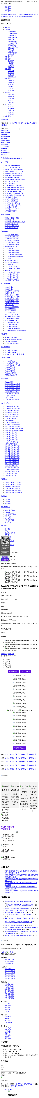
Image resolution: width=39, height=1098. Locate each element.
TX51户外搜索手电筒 (12, 301)
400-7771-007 (9, 1089)
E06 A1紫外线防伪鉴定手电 (14, 430)
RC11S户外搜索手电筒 (12, 322)
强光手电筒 (30, 123)
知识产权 (11, 84)
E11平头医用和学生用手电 (13, 490)
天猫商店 (8, 7)
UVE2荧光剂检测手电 (12, 207)
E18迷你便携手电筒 (11, 438)
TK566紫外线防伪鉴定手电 (14, 185)
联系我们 (8, 116)
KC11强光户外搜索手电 (12, 328)
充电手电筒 (12, 35)
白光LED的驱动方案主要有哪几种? (16, 910)
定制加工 (11, 73)
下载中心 (11, 65)
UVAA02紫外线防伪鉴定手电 (14, 189)
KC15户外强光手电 (11, 324)
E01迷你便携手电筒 (11, 466)
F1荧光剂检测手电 (11, 211)
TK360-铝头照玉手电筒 (12, 386)
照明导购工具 (9, 963)
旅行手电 (8, 516)
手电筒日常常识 (10, 975)
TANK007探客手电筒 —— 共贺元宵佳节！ (19, 914)
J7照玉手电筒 (9, 397)
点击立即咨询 (26, 671)
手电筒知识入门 (10, 969)
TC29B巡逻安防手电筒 (12, 272)
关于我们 (8, 104)
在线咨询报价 (13, 671)
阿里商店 (8, 11)
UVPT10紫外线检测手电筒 (13, 175)
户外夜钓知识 (9, 996)
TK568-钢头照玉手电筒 (12, 388)
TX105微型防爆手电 (11, 224)
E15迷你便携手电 (10, 475)
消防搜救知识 (9, 994)
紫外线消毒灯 (12, 41)
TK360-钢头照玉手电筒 (12, 384)
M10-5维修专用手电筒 (12, 462)
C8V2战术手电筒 (10, 309)
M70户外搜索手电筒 (11, 314)
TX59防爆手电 (9, 220)
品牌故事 (11, 108)
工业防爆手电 (12, 33)
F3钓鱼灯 (8, 512)
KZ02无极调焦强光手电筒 (13, 254)
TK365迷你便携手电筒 (12, 450)
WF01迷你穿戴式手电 (12, 416)
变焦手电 (14, 754)
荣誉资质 (8, 79)
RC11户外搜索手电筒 (12, 303)
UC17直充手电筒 (10, 311)
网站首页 (8, 27)
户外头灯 (8, 501)
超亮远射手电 (12, 37)
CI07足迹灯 (8, 258)
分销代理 (11, 71)
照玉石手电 (12, 45)
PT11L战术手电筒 (10, 373)
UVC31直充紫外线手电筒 (13, 191)
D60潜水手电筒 (10, 510)
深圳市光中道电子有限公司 (25, 1084)
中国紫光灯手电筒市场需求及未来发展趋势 (19, 905)
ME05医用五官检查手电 (12, 486)
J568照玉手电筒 (10, 396)
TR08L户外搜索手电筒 (12, 297)
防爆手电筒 (23, 123)
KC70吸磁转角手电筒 (12, 244)
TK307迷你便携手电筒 (12, 446)
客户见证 (11, 90)
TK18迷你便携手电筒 (12, 470)
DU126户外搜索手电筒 (12, 316)
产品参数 (8, 659)
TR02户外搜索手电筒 (12, 299)
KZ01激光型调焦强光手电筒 (14, 256)
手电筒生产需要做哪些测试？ (14, 925)
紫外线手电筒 (14, 123)
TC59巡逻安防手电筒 (12, 276)
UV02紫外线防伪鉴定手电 (13, 205)
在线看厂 (11, 88)
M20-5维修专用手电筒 (12, 464)
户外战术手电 (12, 43)
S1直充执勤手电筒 (11, 341)
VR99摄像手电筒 (10, 514)
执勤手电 (11, 39)
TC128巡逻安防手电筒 (12, 235)
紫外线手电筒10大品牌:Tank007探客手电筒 (19, 901)
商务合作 (8, 69)
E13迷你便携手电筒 (11, 473)
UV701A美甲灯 (10, 183)
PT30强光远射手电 (11, 375)
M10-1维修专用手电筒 (12, 460)
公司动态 (11, 100)
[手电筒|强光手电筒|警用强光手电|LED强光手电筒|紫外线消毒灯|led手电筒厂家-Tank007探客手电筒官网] (19, 16)
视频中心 (11, 86)
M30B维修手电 (9, 420)
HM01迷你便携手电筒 (12, 471)
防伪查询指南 (9, 961)
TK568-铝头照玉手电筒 (12, 390)
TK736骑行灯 (9, 289)
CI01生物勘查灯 (10, 264)
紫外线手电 (12, 31)
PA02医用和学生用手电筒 (13, 484)
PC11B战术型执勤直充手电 (14, 339)
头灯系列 (11, 51)
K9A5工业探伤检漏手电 (12, 167)
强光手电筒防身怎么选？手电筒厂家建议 (18, 935)
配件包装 (8, 663)
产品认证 (11, 82)
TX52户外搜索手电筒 (12, 218)
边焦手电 (8, 754)
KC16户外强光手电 (11, 326)
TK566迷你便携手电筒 (12, 454)
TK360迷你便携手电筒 (12, 448)
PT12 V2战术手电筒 (11, 363)
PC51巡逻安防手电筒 (12, 260)
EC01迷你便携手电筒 (12, 414)
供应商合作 (12, 77)
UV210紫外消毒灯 (11, 352)
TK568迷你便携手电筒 (12, 458)
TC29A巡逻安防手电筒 (12, 268)
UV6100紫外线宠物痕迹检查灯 (15, 179)
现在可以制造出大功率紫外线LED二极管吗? (19, 918)
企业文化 (11, 110)
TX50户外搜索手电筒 (12, 318)
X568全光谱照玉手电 (12, 392)
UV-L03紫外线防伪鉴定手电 (14, 193)
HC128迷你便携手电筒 (12, 410)
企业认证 (11, 81)
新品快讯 (11, 94)
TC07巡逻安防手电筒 (12, 237)
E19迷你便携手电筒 (11, 440)
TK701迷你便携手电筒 (12, 406)
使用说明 (8, 665)
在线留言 (11, 67)
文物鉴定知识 (9, 984)
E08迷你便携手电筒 (11, 434)
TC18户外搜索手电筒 (12, 239)
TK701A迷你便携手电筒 (13, 408)
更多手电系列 (12, 53)
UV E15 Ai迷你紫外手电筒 (13, 173)
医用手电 (11, 49)
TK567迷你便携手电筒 (12, 456)
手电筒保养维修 (10, 977)
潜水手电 (8, 522)
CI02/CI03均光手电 (11, 266)
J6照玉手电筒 (9, 382)
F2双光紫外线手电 (11, 197)
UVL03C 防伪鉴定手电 (12, 165)
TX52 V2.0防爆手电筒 (12, 226)
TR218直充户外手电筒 (12, 291)
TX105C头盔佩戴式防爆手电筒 (15, 222)
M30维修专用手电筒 (11, 412)
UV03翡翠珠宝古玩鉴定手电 (14, 171)
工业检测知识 (9, 992)
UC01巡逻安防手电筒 (12, 240)
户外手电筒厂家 (23, 754)
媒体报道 (11, 96)
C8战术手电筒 (9, 293)
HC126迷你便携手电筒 (12, 468)
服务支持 (8, 59)
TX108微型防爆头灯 (11, 228)
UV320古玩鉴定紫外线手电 (14, 169)
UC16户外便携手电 (11, 320)
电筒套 (7, 535)
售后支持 (11, 63)
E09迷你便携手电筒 (11, 436)
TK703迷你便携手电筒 (12, 422)
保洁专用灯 (8, 518)
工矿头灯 (8, 499)
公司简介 (11, 106)
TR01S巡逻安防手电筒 (12, 242)
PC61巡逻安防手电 (11, 246)
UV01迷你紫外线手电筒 (12, 203)
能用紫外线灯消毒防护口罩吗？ (15, 912)
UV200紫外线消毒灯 (11, 350)
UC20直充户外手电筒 (12, 307)
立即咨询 (4, 654)
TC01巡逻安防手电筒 (12, 262)
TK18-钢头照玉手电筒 (12, 394)
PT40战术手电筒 (10, 369)
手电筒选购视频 (10, 979)
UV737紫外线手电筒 (11, 181)
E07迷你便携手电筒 (11, 432)
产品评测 (8, 667)
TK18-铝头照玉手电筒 (12, 399)
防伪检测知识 (9, 986)
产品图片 (8, 661)
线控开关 (8, 529)
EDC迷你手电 (13, 47)
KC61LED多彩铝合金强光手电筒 (15, 330)
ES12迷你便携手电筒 (11, 442)
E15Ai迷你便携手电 (11, 418)
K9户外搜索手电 (10, 313)
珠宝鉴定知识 (9, 990)
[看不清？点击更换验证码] (17, 1073)
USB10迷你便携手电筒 (12, 424)
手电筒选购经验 (10, 971)
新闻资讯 (8, 92)
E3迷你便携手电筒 (11, 444)
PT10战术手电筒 (10, 361)
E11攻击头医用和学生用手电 (14, 492)
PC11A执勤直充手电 (11, 337)
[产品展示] (4, 119)
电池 (6, 531)
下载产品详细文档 (19, 748)
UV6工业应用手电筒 (11, 201)
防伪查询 (11, 61)
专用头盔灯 (8, 503)
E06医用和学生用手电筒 (13, 426)
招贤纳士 (11, 114)
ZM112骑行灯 (9, 305)
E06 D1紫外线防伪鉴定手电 (14, 428)
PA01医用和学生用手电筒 (13, 482)
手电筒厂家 (32, 754)
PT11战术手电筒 (10, 371)
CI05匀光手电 (9, 248)
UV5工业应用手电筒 (11, 199)
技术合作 (11, 75)
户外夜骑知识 (9, 998)
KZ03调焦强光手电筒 (12, 250)
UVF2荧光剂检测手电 (12, 209)
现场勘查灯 (8, 270)
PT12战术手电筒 (10, 367)
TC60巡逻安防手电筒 (12, 278)
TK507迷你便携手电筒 (12, 452)
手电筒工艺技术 (10, 973)
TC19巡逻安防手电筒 (12, 343)
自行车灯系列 (9, 520)
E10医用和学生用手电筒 (13, 488)
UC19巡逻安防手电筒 (12, 280)
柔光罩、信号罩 (10, 533)
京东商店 (8, 9)
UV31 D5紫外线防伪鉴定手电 (14, 195)
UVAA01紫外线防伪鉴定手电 (14, 187)
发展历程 (11, 112)
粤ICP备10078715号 (17, 1086)
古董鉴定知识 (9, 988)
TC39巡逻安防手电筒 (12, 274)
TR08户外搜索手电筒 (12, 295)
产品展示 (8, 29)
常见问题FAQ (9, 959)
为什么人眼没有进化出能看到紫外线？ (17, 908)
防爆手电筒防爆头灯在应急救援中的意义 (18, 922)
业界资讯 (11, 102)
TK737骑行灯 (9, 287)
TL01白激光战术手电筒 (12, 365)
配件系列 (11, 55)
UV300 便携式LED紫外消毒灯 (15, 354)
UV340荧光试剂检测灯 (12, 177)
